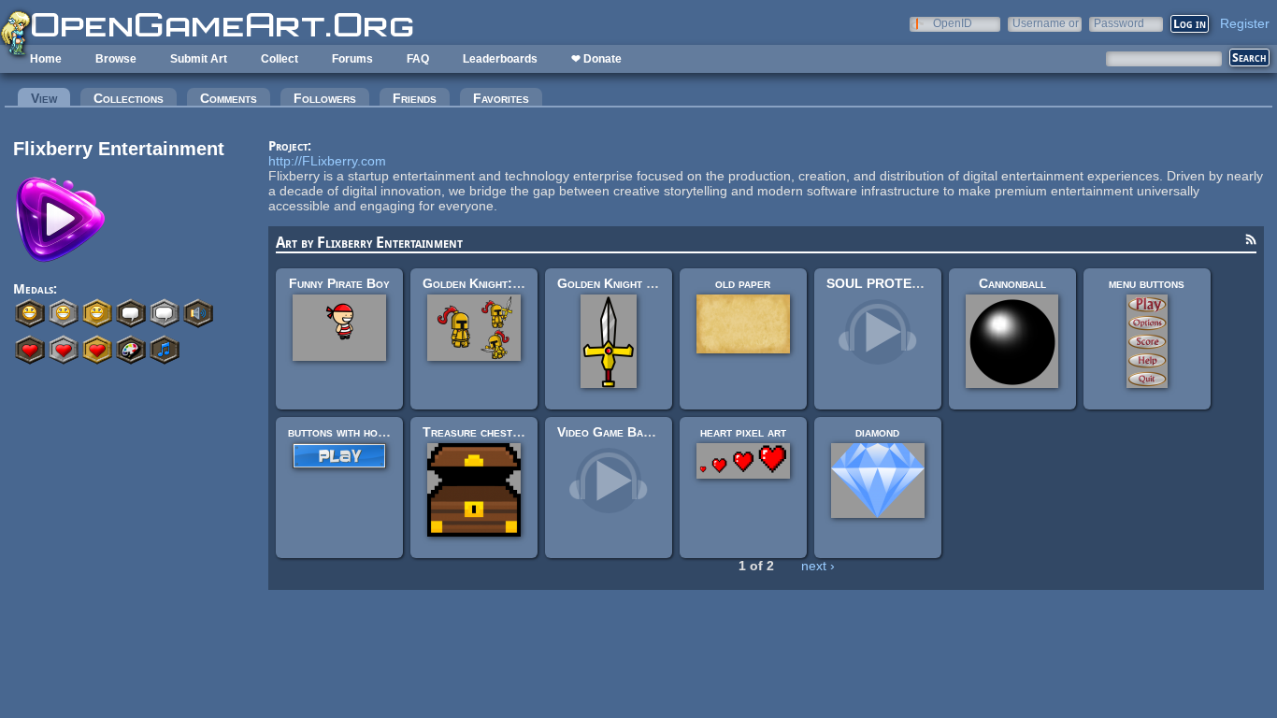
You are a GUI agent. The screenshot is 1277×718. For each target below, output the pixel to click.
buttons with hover (342, 431)
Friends (415, 98)
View (50, 98)
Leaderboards (500, 58)
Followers (325, 98)
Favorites (501, 98)
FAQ (418, 58)
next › (818, 565)
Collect (279, 58)
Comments (228, 98)
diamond (877, 431)
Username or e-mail (1045, 23)
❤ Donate (596, 58)
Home (46, 58)
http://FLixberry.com (327, 160)
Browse (115, 58)
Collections (128, 98)
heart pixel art (743, 431)
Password (1119, 23)
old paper (742, 283)
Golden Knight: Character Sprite (520, 283)
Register (1245, 23)
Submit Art (198, 58)
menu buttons (1146, 283)
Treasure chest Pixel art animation (523, 431)
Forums (352, 58)
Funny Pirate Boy (339, 283)
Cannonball (1012, 283)
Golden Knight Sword (620, 283)
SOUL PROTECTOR (887, 283)
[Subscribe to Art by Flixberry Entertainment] (1250, 242)
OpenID (952, 23)
